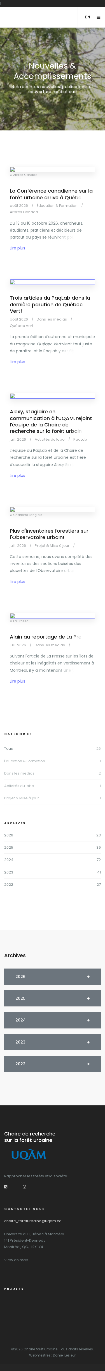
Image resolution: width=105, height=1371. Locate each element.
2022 (8, 884)
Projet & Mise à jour (21, 798)
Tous (8, 748)
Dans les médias (19, 773)
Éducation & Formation (24, 761)
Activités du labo (19, 785)
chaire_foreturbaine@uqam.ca (33, 1221)
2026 (8, 835)
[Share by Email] (5, 1187)
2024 (8, 859)
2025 (8, 847)
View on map (16, 1260)
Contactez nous (24, 1209)
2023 (8, 872)
